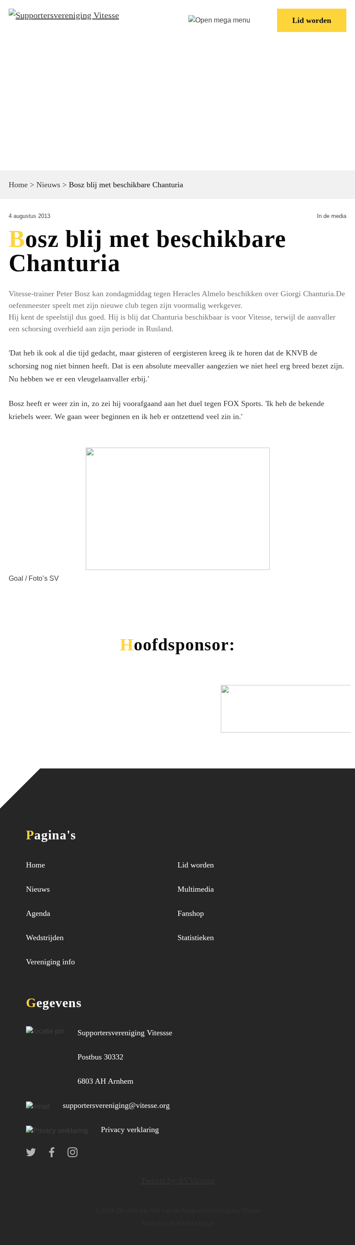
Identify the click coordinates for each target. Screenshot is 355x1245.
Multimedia (196, 889)
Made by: (155, 1223)
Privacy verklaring (130, 1129)
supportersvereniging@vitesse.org (116, 1105)
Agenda (38, 913)
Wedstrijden (45, 937)
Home (18, 184)
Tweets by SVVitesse (178, 1180)
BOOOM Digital (190, 1223)
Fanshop (191, 913)
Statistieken (196, 937)
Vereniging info (50, 961)
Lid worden (311, 20)
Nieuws (48, 184)
